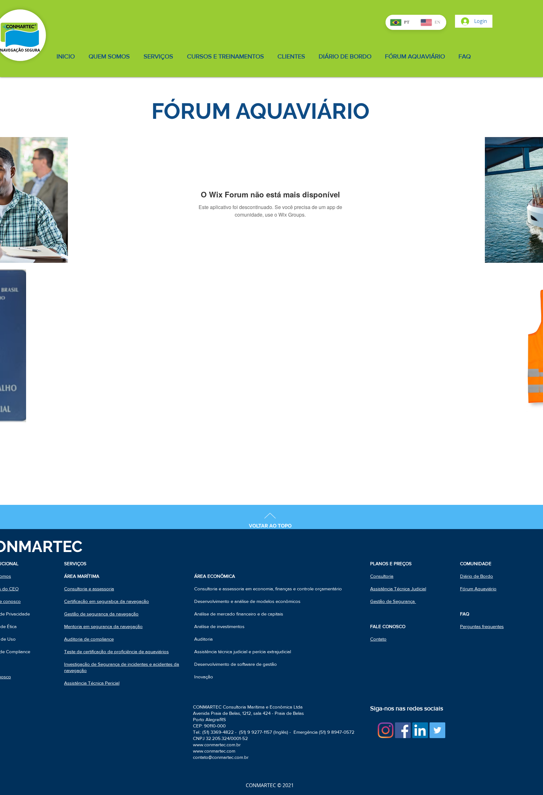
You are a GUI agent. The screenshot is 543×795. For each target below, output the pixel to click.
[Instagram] (385, 730)
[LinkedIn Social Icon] (420, 730)
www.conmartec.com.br (217, 744)
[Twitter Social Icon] (437, 730)
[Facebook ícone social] (403, 730)
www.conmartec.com (214, 751)
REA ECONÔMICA (216, 576)
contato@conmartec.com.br (221, 757)
